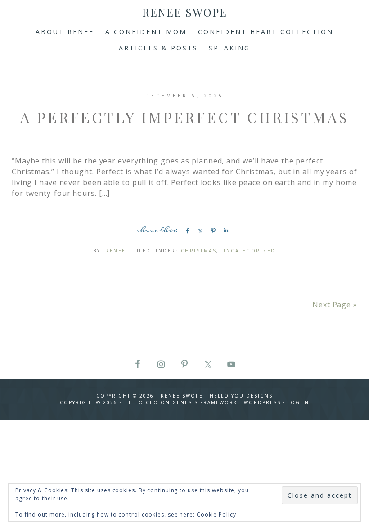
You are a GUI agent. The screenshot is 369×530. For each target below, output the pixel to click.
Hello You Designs (241, 396)
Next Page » (334, 304)
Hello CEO (141, 402)
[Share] (185, 230)
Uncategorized (248, 250)
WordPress (262, 402)
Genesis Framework (204, 402)
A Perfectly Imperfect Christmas (184, 117)
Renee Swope (184, 12)
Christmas (199, 250)
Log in (298, 402)
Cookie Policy (216, 514)
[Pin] (212, 230)
